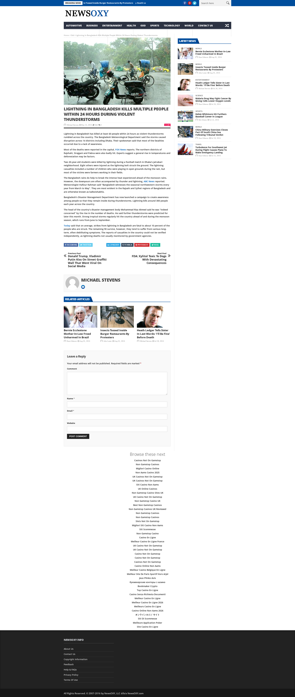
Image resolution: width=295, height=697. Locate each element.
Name (71, 398)
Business (92, 25)
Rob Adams (203, 120)
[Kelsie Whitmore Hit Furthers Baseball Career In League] (185, 116)
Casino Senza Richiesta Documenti (148, 594)
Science (199, 95)
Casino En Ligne (147, 537)
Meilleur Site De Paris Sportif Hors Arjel (147, 574)
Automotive (74, 25)
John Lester (108, 341)
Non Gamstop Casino (147, 533)
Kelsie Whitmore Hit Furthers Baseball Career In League (210, 115)
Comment (72, 368)
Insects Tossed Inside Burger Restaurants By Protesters (90, 3)
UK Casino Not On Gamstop (147, 496)
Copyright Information (81, 32)
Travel (198, 144)
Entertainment (112, 25)
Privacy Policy (71, 674)
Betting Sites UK (180, 32)
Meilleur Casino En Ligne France (147, 541)
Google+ (99, 245)
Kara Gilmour (72, 341)
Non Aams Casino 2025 (147, 472)
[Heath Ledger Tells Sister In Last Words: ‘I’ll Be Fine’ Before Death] (153, 317)
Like (168, 125)
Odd (143, 25)
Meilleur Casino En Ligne (147, 598)
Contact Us (205, 25)
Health (131, 25)
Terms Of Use (71, 679)
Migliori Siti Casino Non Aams (147, 525)
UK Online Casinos (147, 488)
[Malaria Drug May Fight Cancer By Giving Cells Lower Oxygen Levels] (185, 100)
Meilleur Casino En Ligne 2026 (147, 602)
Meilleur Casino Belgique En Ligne (147, 569)
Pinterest (143, 245)
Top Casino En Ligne (147, 590)
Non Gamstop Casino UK (147, 500)
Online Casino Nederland (212, 32)
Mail (156, 245)
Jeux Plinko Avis (147, 578)
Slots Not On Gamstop (147, 521)
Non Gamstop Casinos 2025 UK (85, 40)
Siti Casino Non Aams (147, 484)
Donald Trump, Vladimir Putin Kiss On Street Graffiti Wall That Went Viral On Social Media (87, 260)
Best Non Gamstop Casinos (147, 505)
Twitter (87, 245)
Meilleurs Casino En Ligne (147, 606)
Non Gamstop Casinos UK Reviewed (147, 509)
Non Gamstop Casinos (116, 32)
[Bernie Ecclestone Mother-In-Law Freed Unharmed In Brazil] (80, 317)
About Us (68, 648)
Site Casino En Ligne (147, 626)
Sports (154, 25)
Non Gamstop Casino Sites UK (147, 492)
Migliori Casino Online (147, 468)
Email (70, 410)
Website (71, 423)
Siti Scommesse (147, 529)
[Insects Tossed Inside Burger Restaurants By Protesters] (117, 317)
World (189, 25)
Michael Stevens (73, 125)
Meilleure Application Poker (147, 622)
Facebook (72, 245)
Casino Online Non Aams (148, 565)
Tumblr (128, 245)
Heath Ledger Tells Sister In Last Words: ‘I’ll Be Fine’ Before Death (153, 333)
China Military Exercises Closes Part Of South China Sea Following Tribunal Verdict (211, 132)
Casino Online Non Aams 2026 (147, 610)
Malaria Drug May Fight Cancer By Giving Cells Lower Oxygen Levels (213, 99)
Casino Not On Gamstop (147, 553)
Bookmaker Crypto (147, 586)
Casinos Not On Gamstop (147, 460)
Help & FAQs (70, 669)
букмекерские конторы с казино (147, 582)
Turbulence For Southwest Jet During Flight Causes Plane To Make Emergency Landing (211, 150)
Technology (172, 25)
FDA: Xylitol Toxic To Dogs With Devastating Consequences (149, 258)
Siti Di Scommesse (147, 618)
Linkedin (114, 245)
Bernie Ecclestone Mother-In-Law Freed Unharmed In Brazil (77, 333)
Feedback (69, 664)
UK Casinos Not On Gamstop (147, 476)
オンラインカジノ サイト (147, 614)
